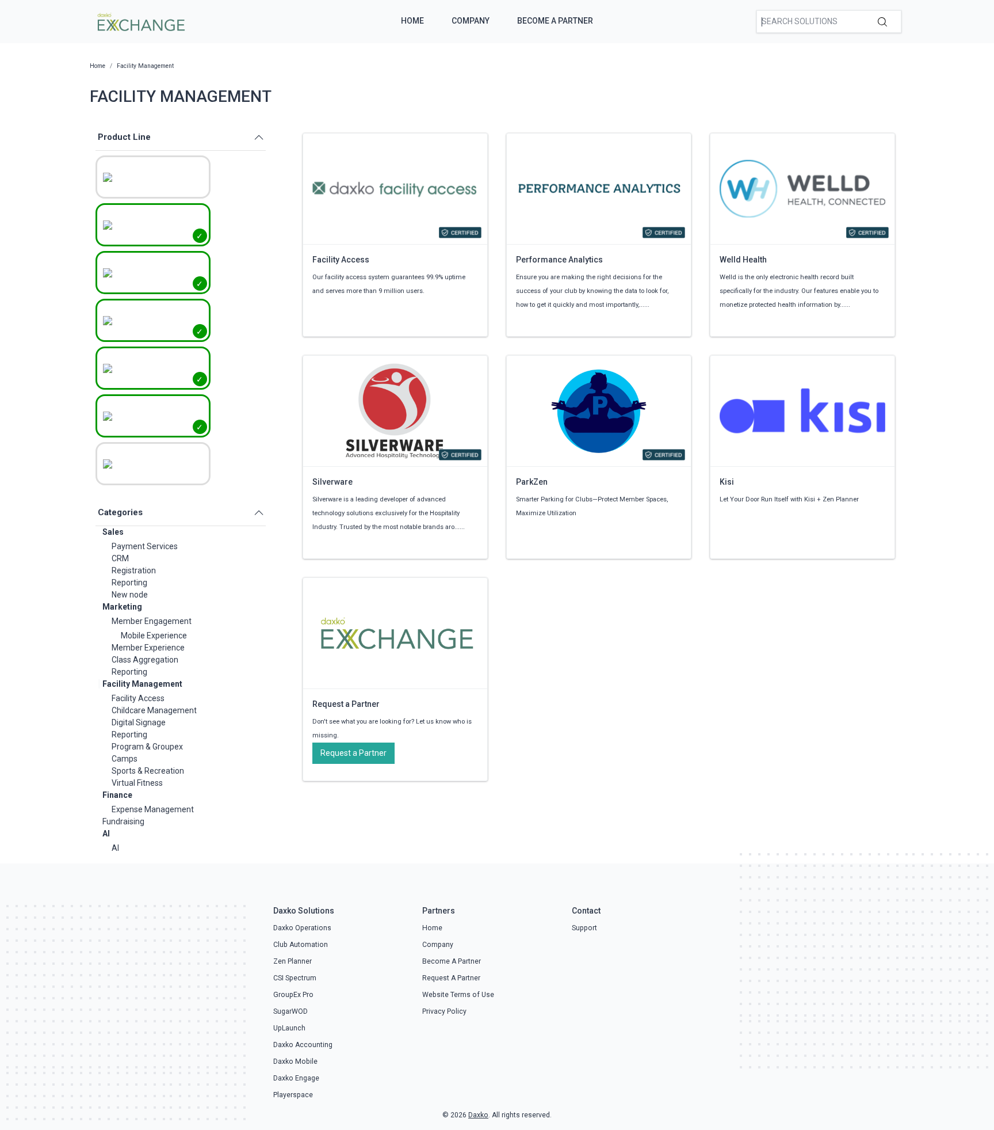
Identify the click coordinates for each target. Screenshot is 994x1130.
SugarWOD (290, 1011)
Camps (124, 758)
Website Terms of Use (458, 995)
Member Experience (148, 647)
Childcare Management (154, 710)
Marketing (122, 606)
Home (412, 20)
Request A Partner (451, 978)
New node (130, 594)
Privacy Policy (444, 1011)
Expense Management (153, 809)
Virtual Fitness (137, 782)
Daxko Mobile (295, 1061)
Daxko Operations (302, 928)
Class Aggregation (145, 659)
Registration (134, 570)
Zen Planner (292, 961)
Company (471, 20)
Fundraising (123, 821)
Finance (117, 795)
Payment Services (145, 546)
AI (106, 833)
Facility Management (142, 683)
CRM (120, 558)
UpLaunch (289, 1028)
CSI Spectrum (294, 978)
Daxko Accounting (302, 1045)
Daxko (478, 1115)
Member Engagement (152, 621)
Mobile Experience (154, 635)
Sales (113, 532)
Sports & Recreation (148, 770)
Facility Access (138, 698)
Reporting (129, 582)
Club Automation (300, 945)
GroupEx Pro (293, 995)
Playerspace (293, 1095)
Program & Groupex (147, 746)
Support (584, 928)
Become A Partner (555, 20)
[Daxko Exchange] (140, 20)
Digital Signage (139, 722)
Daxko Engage (296, 1078)
